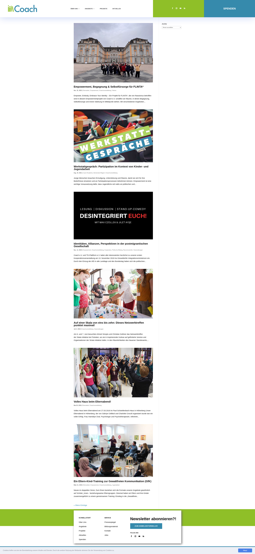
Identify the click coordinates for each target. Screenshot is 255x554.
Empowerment (94, 90)
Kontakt (107, 531)
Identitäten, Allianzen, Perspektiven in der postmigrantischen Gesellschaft (111, 245)
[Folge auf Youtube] (180, 8)
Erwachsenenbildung (105, 90)
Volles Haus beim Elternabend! (92, 401)
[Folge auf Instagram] (176, 8)
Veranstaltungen (138, 250)
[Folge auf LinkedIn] (184, 8)
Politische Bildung (117, 250)
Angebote (89, 8)
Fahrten (114, 90)
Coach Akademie (88, 173)
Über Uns (82, 522)
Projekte (103, 8)
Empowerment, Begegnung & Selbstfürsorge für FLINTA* (108, 86)
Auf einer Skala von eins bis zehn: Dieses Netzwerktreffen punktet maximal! (109, 324)
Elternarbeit (86, 90)
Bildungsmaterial (111, 526)
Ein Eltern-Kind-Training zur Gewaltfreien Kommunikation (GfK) (113, 481)
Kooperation (107, 250)
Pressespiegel (110, 522)
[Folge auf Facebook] (172, 8)
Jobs (106, 535)
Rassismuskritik (128, 250)
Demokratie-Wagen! (99, 173)
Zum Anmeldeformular (146, 526)
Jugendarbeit (116, 485)
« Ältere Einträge (80, 505)
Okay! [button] (245, 550)
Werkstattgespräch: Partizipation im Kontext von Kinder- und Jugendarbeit (111, 168)
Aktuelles (116, 8)
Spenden (229, 8)
